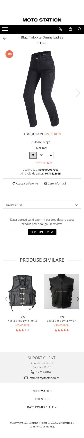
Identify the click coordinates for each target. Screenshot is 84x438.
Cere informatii (56, 183)
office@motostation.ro (44, 378)
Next (78, 93)
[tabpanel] (42, 89)
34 (50, 155)
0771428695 (44, 372)
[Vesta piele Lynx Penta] (22, 291)
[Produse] (5, 30)
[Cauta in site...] (79, 29)
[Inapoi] (3, 38)
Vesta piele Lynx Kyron (61, 320)
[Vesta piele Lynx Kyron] (61, 291)
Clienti (40, 399)
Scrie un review (42, 232)
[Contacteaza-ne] (60, 29)
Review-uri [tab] (14, 204)
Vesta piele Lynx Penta (22, 320)
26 (33, 155)
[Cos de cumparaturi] (70, 29)
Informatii (40, 391)
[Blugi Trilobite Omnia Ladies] (42, 89)
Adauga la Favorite (26, 183)
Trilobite (42, 43)
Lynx (22, 317)
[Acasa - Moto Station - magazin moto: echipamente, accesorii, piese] (42, 20)
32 (41, 155)
